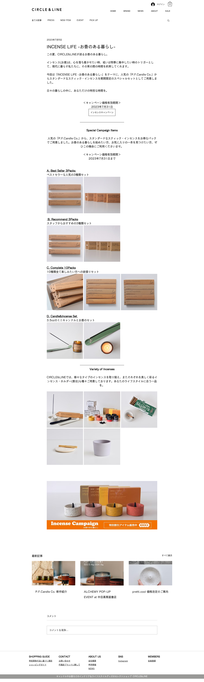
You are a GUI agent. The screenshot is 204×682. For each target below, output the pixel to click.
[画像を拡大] (79, 181)
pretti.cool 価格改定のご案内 (150, 591)
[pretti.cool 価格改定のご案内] (150, 573)
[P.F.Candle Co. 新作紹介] (53, 573)
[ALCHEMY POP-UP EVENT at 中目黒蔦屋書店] (102, 573)
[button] (170, 3)
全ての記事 (37, 20)
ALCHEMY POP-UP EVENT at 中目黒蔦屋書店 (100, 594)
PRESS (50, 20)
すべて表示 (167, 555)
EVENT (80, 20)
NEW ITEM (65, 20)
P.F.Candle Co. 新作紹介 (51, 591)
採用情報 (93, 665)
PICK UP (94, 20)
